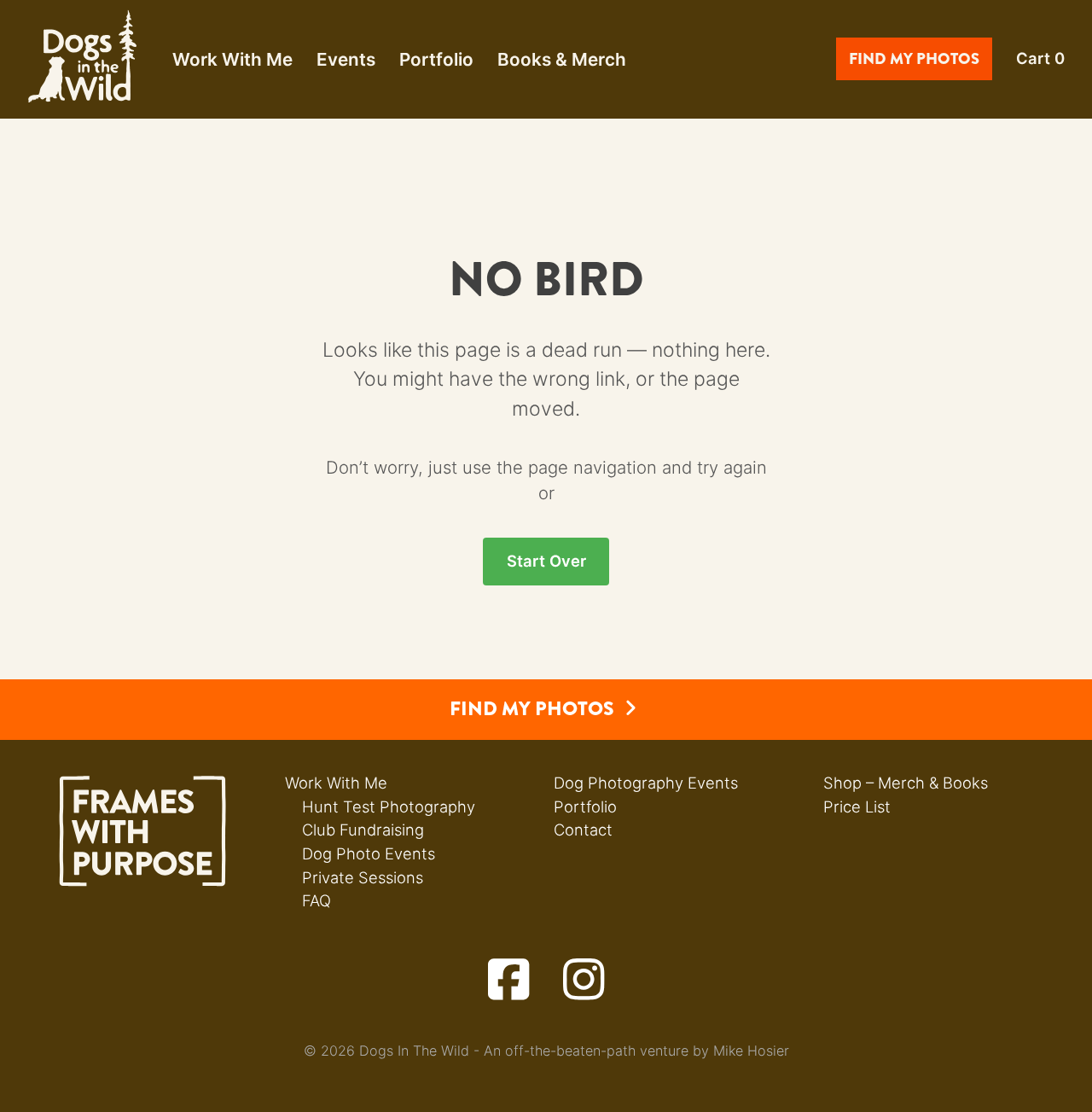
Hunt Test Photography (388, 806)
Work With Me (232, 59)
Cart (1040, 58)
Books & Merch (561, 59)
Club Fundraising (363, 829)
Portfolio (436, 59)
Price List (857, 806)
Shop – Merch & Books (905, 782)
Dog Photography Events (646, 782)
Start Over (546, 560)
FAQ (316, 900)
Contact (583, 829)
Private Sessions (362, 877)
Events (346, 59)
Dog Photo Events (368, 853)
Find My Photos (914, 59)
